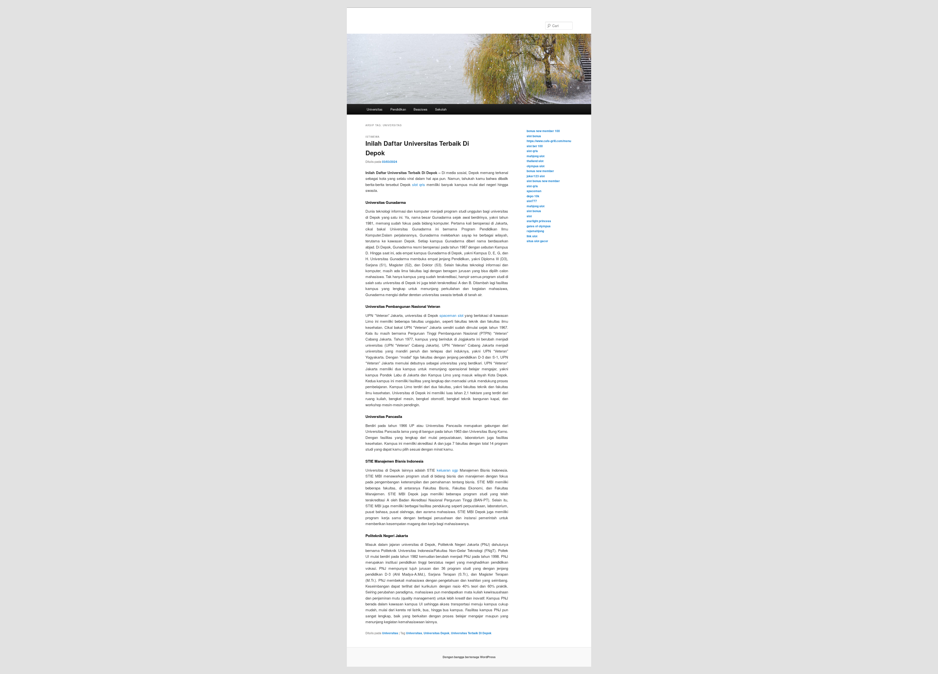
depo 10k (533, 196)
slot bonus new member (543, 181)
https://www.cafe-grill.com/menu (549, 141)
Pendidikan (398, 109)
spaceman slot (451, 315)
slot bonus (534, 136)
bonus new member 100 (543, 131)
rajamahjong (535, 231)
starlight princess (539, 221)
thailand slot (535, 161)
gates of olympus (539, 226)
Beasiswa (420, 109)
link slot (532, 236)
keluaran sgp (447, 470)
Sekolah (441, 109)
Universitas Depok (436, 633)
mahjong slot (535, 156)
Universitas (375, 109)
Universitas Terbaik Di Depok (471, 633)
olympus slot (535, 166)
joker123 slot (536, 176)
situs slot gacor (537, 241)
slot (529, 216)
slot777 (532, 201)
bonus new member (540, 171)
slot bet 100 (535, 146)
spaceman (534, 191)
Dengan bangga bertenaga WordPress (469, 657)
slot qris (418, 184)
